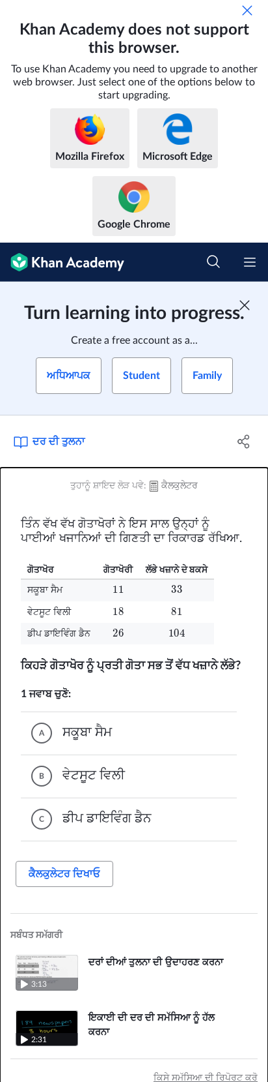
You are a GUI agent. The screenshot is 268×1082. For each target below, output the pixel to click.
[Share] (243, 441)
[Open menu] (250, 262)
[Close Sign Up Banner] (245, 305)
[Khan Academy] (62, 262)
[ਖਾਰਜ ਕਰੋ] (247, 10)
